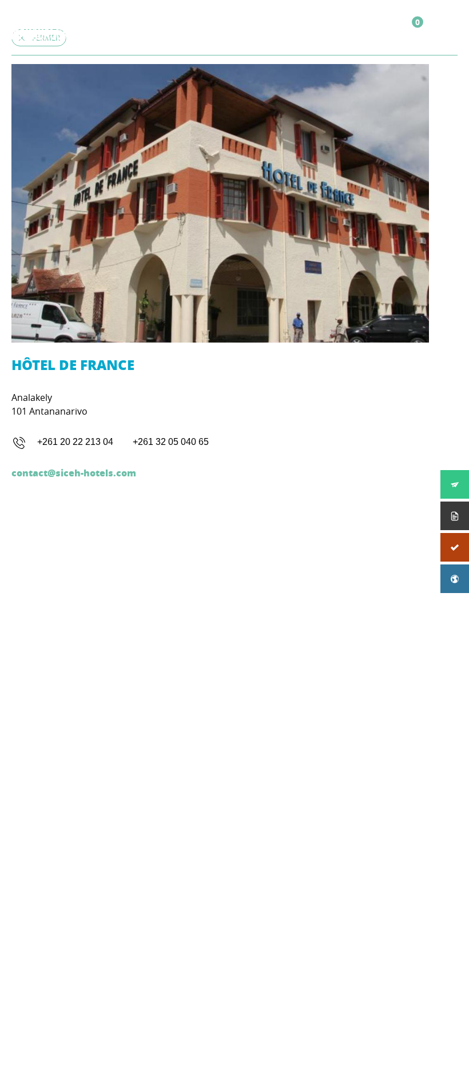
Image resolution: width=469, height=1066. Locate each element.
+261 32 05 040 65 (171, 442)
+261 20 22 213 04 (75, 442)
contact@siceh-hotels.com (73, 472)
